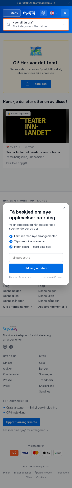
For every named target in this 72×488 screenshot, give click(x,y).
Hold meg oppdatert (36, 268)
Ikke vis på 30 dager (52, 277)
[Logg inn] (65, 13)
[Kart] (43, 13)
